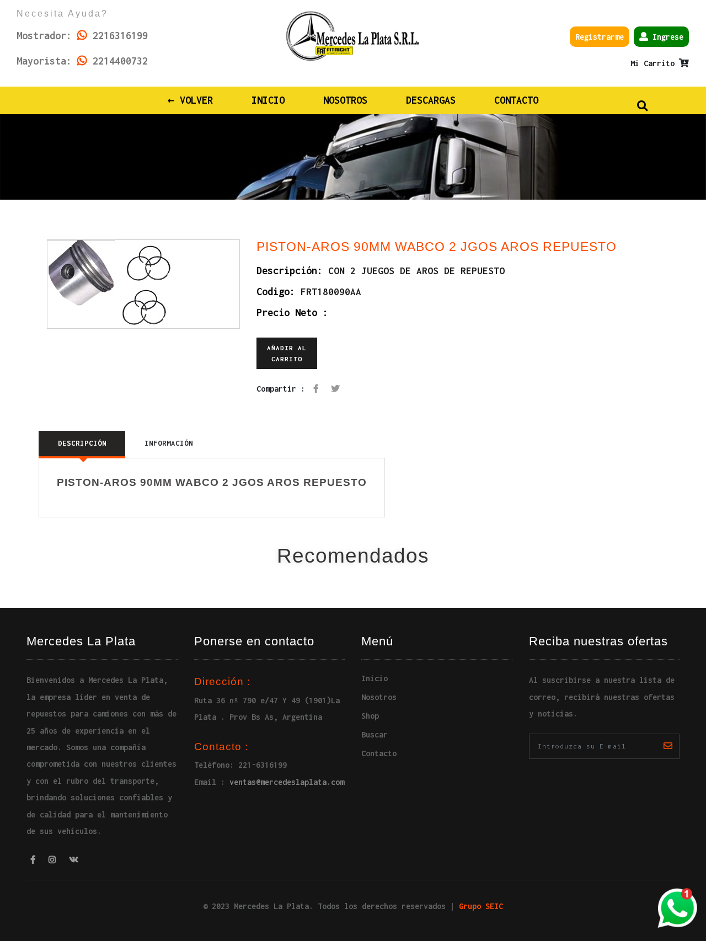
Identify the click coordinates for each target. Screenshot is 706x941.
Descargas (431, 100)
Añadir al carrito (287, 353)
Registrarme (599, 36)
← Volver (190, 100)
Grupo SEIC (481, 906)
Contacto (516, 100)
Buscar (374, 734)
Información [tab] (169, 443)
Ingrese (665, 36)
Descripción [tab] (82, 443)
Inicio (275, 100)
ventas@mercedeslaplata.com (286, 782)
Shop (370, 715)
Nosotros (345, 100)
